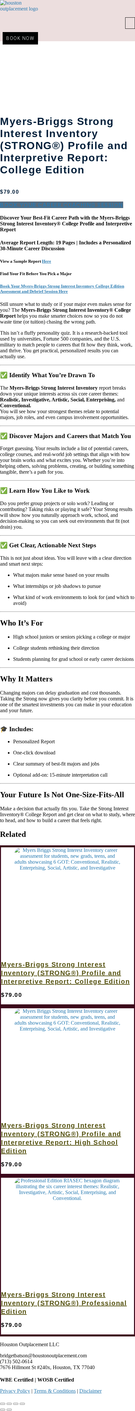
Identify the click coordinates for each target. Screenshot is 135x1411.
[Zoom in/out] (2, 1404)
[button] (130, 23)
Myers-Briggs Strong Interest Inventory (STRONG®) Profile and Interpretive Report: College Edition (65, 973)
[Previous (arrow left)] (2, 1410)
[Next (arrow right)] (9, 1410)
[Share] (15, 1404)
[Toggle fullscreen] (9, 1404)
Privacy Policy (15, 1391)
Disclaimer (90, 1391)
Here (46, 261)
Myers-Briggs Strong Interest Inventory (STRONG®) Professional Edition (64, 1303)
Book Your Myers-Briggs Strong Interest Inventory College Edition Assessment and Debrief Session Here (62, 289)
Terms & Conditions (55, 1391)
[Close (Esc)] (22, 1404)
